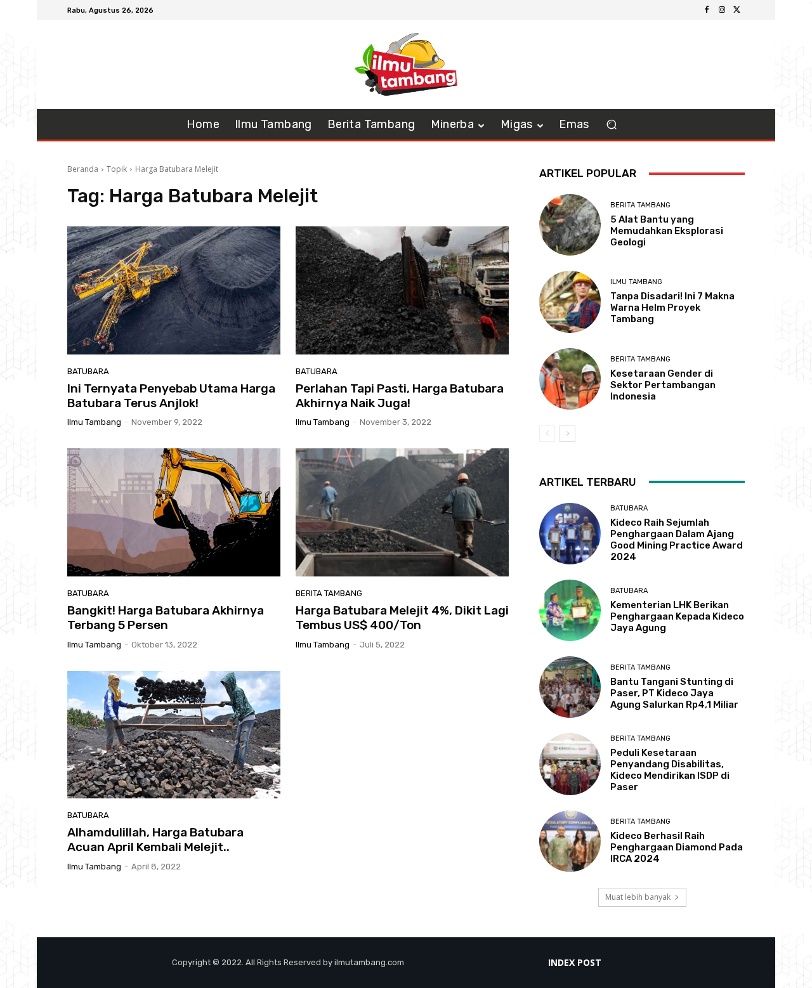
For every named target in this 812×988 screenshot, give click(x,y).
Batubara (88, 371)
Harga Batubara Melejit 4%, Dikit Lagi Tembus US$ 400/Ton (402, 617)
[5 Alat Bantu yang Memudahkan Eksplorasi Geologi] (570, 225)
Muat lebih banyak (638, 897)
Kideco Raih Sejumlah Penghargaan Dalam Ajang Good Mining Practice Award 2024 (676, 539)
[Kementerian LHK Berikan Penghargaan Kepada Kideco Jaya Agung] (570, 610)
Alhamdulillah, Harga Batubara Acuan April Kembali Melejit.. (155, 839)
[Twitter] (737, 10)
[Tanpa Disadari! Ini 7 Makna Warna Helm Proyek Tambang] (570, 301)
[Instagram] (722, 10)
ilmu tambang (94, 422)
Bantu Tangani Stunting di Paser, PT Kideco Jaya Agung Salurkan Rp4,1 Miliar (674, 693)
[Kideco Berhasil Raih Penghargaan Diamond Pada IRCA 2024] (570, 841)
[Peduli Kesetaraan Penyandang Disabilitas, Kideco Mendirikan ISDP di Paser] (570, 764)
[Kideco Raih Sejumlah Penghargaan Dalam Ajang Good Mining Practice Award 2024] (570, 533)
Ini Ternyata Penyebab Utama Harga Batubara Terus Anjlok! (171, 395)
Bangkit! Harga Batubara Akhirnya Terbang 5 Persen (165, 617)
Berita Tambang (329, 593)
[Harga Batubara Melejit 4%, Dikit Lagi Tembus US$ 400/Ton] (402, 512)
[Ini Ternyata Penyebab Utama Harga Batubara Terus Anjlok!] (173, 290)
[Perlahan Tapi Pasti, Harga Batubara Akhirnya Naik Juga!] (402, 290)
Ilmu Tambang (636, 281)
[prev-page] (547, 434)
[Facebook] (706, 10)
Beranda (82, 169)
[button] (612, 125)
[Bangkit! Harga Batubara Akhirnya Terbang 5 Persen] (173, 512)
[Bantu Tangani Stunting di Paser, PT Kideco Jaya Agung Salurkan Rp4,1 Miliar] (570, 687)
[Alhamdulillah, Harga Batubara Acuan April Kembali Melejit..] (173, 735)
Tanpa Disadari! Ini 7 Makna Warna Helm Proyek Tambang (672, 307)
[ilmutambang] (406, 64)
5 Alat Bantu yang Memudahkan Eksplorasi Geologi (666, 231)
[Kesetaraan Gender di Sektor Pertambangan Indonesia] (570, 379)
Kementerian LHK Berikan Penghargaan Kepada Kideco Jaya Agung (677, 616)
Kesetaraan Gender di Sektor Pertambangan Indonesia (663, 385)
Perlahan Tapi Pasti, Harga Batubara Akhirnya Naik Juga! (400, 395)
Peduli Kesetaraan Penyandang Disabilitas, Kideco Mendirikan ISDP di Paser (670, 770)
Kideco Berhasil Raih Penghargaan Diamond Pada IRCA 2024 (676, 847)
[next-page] (567, 434)
